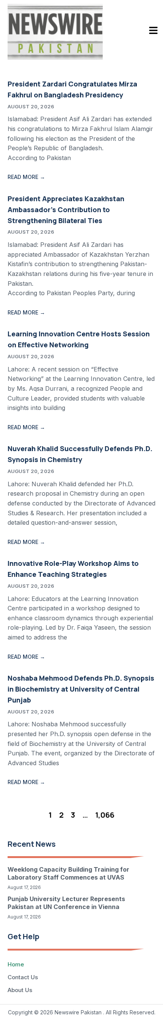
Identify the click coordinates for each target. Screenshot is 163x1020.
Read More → (26, 177)
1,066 (104, 815)
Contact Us (23, 977)
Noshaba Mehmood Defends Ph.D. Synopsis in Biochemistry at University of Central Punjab (81, 688)
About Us (20, 990)
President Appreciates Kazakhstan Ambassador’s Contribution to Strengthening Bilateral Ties (66, 209)
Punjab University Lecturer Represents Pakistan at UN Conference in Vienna (66, 903)
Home (16, 964)
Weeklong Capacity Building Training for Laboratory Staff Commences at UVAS (68, 873)
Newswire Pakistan (78, 1012)
